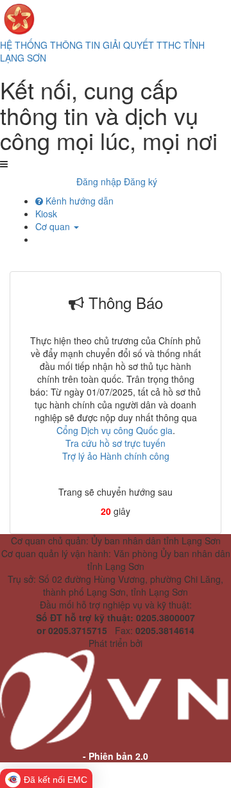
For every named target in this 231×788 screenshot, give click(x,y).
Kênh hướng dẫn (78, 200)
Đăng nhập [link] (98, 181)
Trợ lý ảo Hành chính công (115, 455)
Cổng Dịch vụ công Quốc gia (114, 430)
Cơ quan (54, 226)
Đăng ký (140, 181)
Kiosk (46, 213)
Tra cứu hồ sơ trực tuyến (115, 443)
